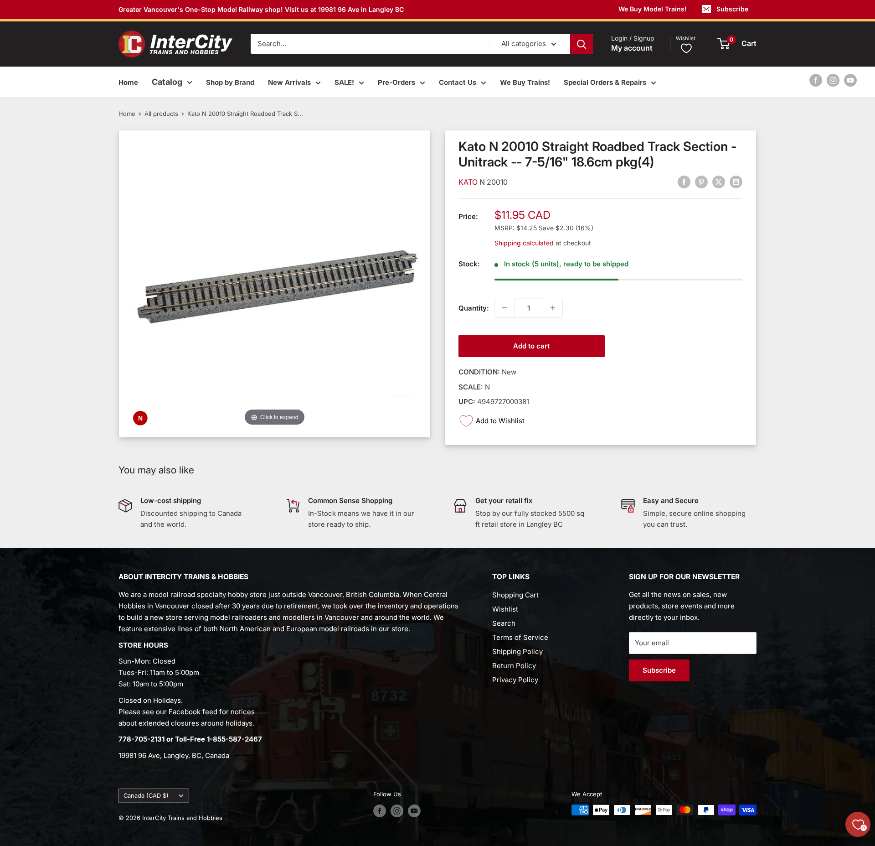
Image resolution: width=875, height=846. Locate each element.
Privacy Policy (515, 679)
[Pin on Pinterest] (701, 182)
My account (632, 48)
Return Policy (514, 665)
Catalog (167, 82)
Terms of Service (520, 637)
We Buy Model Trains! (652, 9)
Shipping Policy (517, 651)
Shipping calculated (524, 242)
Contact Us (457, 82)
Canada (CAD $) (146, 795)
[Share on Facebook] (684, 182)
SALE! (344, 82)
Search (503, 623)
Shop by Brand (230, 82)
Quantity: (473, 307)
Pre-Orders (396, 82)
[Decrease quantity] (504, 307)
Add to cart (531, 346)
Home (128, 82)
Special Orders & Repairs (605, 82)
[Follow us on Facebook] (815, 80)
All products (161, 113)
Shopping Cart (515, 595)
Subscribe (732, 9)
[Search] (581, 44)
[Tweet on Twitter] (718, 182)
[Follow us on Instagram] (833, 80)
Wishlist (505, 609)
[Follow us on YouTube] (850, 80)
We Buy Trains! (525, 82)
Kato (468, 182)
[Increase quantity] (552, 307)
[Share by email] (736, 182)
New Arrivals (289, 82)
